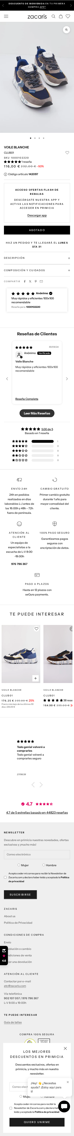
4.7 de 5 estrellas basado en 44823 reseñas (37, 812)
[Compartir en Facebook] (24, 281)
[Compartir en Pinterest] (35, 281)
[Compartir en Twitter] (30, 281)
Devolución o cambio (17, 949)
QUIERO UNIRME (37, 1122)
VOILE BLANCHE (16, 147)
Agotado (37, 230)
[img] (23, 347)
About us (9, 916)
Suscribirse (20, 894)
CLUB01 (7, 695)
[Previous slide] (7, 378)
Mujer (27, 1096)
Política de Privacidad (18, 922)
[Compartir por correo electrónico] (41, 281)
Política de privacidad (47, 1111)
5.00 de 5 (47, 429)
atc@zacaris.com (15, 986)
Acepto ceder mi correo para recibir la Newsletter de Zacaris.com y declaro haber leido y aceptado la (37, 1108)
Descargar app (37, 215)
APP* (43, 7)
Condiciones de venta (18, 955)
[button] (13, 162)
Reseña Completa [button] (26, 399)
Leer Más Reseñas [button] (37, 413)
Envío (7, 942)
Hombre (49, 1096)
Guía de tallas (13, 1022)
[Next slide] (67, 378)
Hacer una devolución (18, 962)
